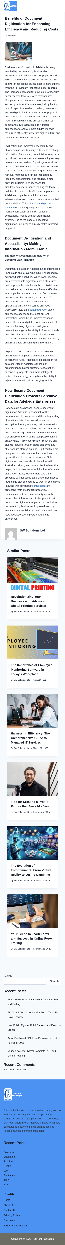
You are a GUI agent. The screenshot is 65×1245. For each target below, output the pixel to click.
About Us (9, 1205)
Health (7, 1166)
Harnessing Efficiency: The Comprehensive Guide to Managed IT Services (30, 738)
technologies (38, 485)
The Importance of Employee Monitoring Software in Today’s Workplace (31, 669)
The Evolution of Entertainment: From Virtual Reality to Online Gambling (31, 870)
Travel (7, 1184)
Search (8, 976)
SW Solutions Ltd (32, 530)
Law (6, 1170)
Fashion (8, 1161)
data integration (38, 309)
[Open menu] (58, 6)
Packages (9, 1175)
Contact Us (10, 1210)
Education (9, 1156)
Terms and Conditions (16, 1225)
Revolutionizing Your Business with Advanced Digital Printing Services (28, 601)
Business (9, 1152)
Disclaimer (10, 1220)
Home (7, 1200)
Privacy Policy (12, 1215)
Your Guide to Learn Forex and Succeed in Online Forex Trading (31, 938)
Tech (6, 1179)
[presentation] (32, 574)
